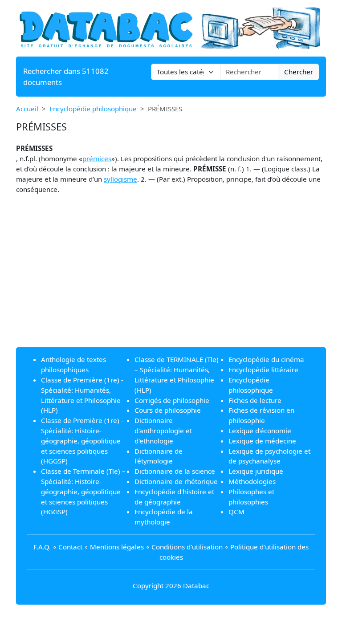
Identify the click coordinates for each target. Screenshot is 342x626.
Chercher (298, 71)
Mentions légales (117, 546)
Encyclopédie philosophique (93, 108)
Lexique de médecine (262, 440)
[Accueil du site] (171, 27)
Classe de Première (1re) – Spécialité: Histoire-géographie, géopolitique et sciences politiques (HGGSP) (83, 440)
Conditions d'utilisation (187, 546)
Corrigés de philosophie (171, 400)
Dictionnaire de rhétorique (176, 481)
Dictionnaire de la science (174, 471)
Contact (70, 546)
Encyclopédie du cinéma (266, 359)
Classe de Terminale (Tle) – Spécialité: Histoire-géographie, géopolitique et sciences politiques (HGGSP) (83, 491)
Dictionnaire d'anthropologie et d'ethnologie (163, 430)
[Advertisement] (171, 277)
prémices (96, 158)
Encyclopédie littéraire (263, 369)
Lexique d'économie (259, 430)
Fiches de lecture (254, 400)
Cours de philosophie (167, 410)
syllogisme (120, 179)
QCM (236, 511)
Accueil (27, 108)
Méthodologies (252, 481)
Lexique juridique (255, 471)
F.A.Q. (42, 546)
